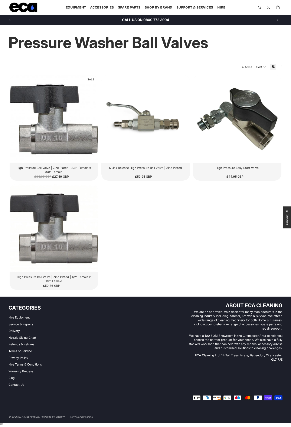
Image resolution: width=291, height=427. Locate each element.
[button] (261, 66)
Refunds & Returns (21, 344)
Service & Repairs (21, 324)
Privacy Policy (18, 358)
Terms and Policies (81, 416)
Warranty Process (21, 371)
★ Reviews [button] (287, 217)
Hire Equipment (19, 317)
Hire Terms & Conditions (25, 364)
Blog (12, 378)
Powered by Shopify (52, 416)
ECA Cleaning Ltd (28, 416)
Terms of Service (20, 351)
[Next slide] (277, 19)
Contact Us (16, 384)
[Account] (268, 7)
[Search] (259, 7)
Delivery (14, 331)
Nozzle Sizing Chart (22, 337)
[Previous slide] (10, 19)
